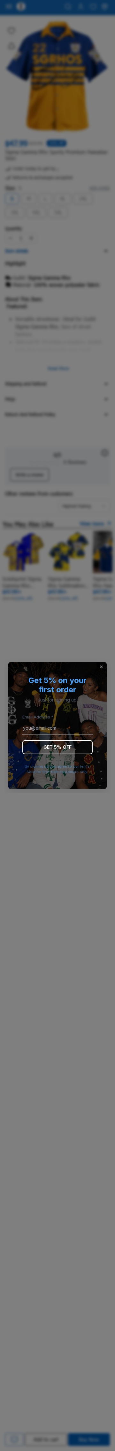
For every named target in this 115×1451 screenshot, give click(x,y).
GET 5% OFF (57, 747)
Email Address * (37, 716)
